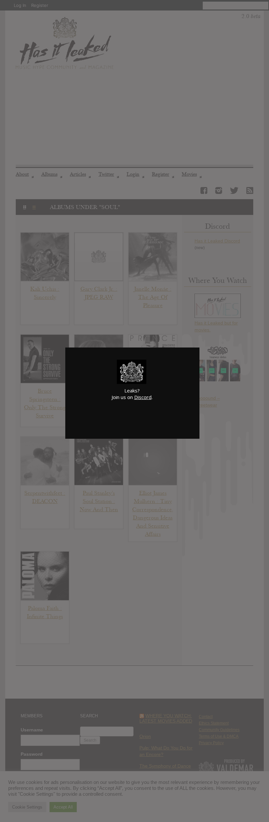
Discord (143, 397)
